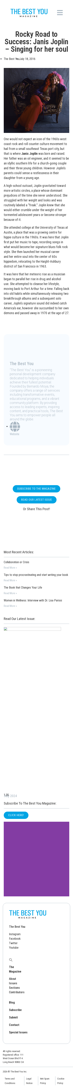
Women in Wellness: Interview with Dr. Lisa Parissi (33, 600)
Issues (13, 983)
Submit (13, 1017)
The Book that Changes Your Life (23, 587)
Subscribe (15, 1010)
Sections (14, 988)
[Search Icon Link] (11, 959)
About (12, 979)
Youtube (14, 947)
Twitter (13, 943)
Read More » (10, 567)
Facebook (15, 938)
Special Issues (18, 1032)
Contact (14, 1025)
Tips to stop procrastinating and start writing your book (36, 575)
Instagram (15, 934)
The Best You (17, 926)
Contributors (17, 992)
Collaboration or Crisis (16, 562)
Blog (12, 1002)
